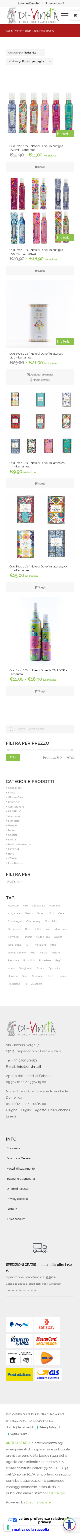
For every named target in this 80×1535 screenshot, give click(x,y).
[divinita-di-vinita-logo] (33, 15)
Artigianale (14, 913)
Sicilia (11, 881)
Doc (27, 929)
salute (11, 968)
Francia (28, 937)
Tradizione (14, 984)
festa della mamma (19, 844)
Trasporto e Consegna (21, 1178)
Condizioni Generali (19, 1158)
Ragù (58, 960)
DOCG (37, 929)
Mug (32, 952)
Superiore (37, 976)
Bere (11, 853)
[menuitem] (29, 3)
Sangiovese (25, 968)
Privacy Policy (48, 1427)
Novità (12, 839)
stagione (13, 976)
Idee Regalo (15, 863)
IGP (27, 944)
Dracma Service (38, 1502)
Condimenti (15, 787)
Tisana (62, 976)
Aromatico (55, 905)
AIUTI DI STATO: (18, 1443)
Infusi (53, 944)
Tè (25, 984)
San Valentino (16, 806)
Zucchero (36, 984)
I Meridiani (40, 944)
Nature (56, 952)
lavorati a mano (17, 952)
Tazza (51, 976)
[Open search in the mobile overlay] (48, 15)
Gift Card (13, 849)
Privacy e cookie (17, 1198)
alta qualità (38, 905)
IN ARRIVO (14, 811)
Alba (25, 905)
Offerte (12, 858)
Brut (51, 913)
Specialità (54, 968)
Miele (11, 792)
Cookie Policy (18, 1433)
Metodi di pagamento (21, 1168)
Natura (44, 952)
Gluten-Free (15, 797)
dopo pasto (61, 929)
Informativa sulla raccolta (27, 1529)
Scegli (41, 167)
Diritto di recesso (17, 1188)
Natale (12, 830)
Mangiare (14, 820)
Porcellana (45, 960)
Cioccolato (50, 921)
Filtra (13, 757)
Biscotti (41, 913)
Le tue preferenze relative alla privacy (44, 1520)
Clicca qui (57, 1493)
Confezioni (14, 802)
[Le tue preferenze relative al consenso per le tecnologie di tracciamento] (8, 1527)
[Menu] (62, 15)
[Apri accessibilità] (69, 1524)
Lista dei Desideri (29, 3)
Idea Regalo (14, 944)
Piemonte (13, 960)
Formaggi (13, 937)
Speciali (13, 834)
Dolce (48, 929)
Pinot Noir (29, 960)
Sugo (25, 976)
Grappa (58, 937)
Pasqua (12, 825)
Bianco (28, 913)
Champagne (15, 921)
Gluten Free (43, 937)
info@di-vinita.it (29, 1067)
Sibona (40, 968)
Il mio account (55, 3)
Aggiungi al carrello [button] (41, 374)
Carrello (12, 1209)
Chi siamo (13, 1148)
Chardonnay (33, 921)
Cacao (61, 913)
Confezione (14, 929)
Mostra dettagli (41, 380)
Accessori (14, 816)
